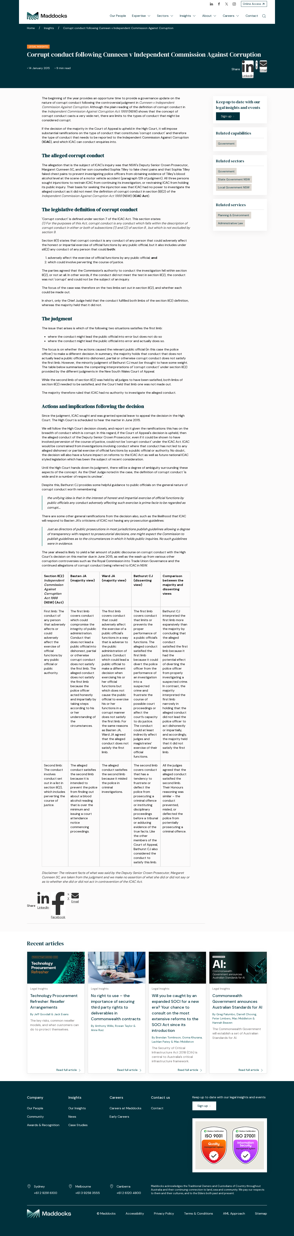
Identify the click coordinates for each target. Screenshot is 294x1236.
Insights (185, 16)
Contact (252, 16)
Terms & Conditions (198, 1213)
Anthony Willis (104, 1026)
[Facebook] (219, 4)
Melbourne (83, 1186)
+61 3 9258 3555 (87, 1193)
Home (31, 28)
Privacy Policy (164, 1213)
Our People (118, 16)
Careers (228, 16)
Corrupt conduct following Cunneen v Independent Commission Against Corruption (118, 28)
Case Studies (78, 1125)
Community (35, 1117)
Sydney (39, 1186)
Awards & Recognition (43, 1125)
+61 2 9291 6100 (45, 1193)
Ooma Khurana (192, 1037)
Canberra (123, 1186)
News (72, 1117)
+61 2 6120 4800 (129, 1193)
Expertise (139, 16)
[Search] (264, 16)
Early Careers (119, 1117)
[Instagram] (234, 4)
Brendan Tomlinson (168, 1037)
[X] (226, 4)
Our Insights (77, 1108)
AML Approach (234, 1213)
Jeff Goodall (42, 1014)
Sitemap (261, 1213)
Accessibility (135, 1213)
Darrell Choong (246, 1014)
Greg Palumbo (225, 1014)
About (207, 16)
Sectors (163, 16)
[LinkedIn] (211, 4)
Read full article (67, 1070)
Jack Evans (61, 1014)
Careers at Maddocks (125, 1108)
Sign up (203, 1106)
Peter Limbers (221, 1018)
